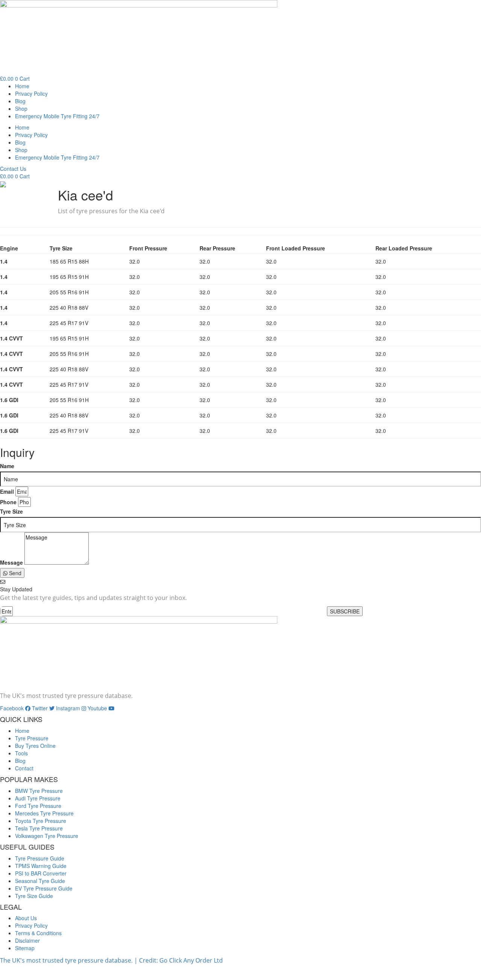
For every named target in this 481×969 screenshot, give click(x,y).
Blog (20, 101)
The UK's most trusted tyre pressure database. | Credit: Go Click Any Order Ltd (111, 960)
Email (7, 491)
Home (22, 86)
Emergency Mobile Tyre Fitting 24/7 (57, 116)
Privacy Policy (31, 93)
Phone (8, 502)
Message (11, 562)
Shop (21, 108)
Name (7, 466)
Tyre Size (11, 511)
